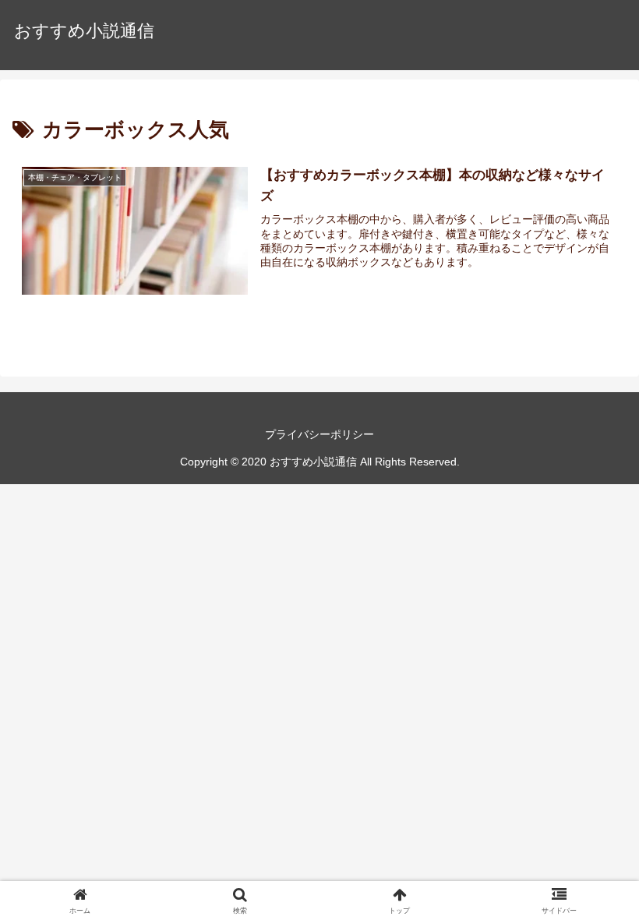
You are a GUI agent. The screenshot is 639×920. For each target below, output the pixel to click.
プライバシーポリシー (319, 434)
